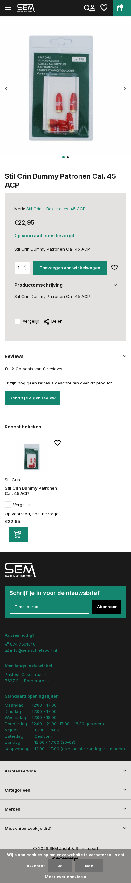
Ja (60, 866)
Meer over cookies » (65, 876)
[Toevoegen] (18, 534)
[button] (63, 157)
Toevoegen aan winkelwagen (69, 267)
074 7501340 (22, 644)
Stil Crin (34, 208)
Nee (89, 866)
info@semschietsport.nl (33, 650)
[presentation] (6, 89)
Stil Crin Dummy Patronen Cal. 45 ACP (31, 490)
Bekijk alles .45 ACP (66, 208)
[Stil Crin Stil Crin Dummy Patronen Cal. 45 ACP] (33, 457)
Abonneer (107, 606)
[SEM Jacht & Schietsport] (33, 8)
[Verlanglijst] (103, 8)
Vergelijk (31, 321)
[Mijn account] (92, 7)
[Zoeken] (88, 8)
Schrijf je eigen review (33, 397)
